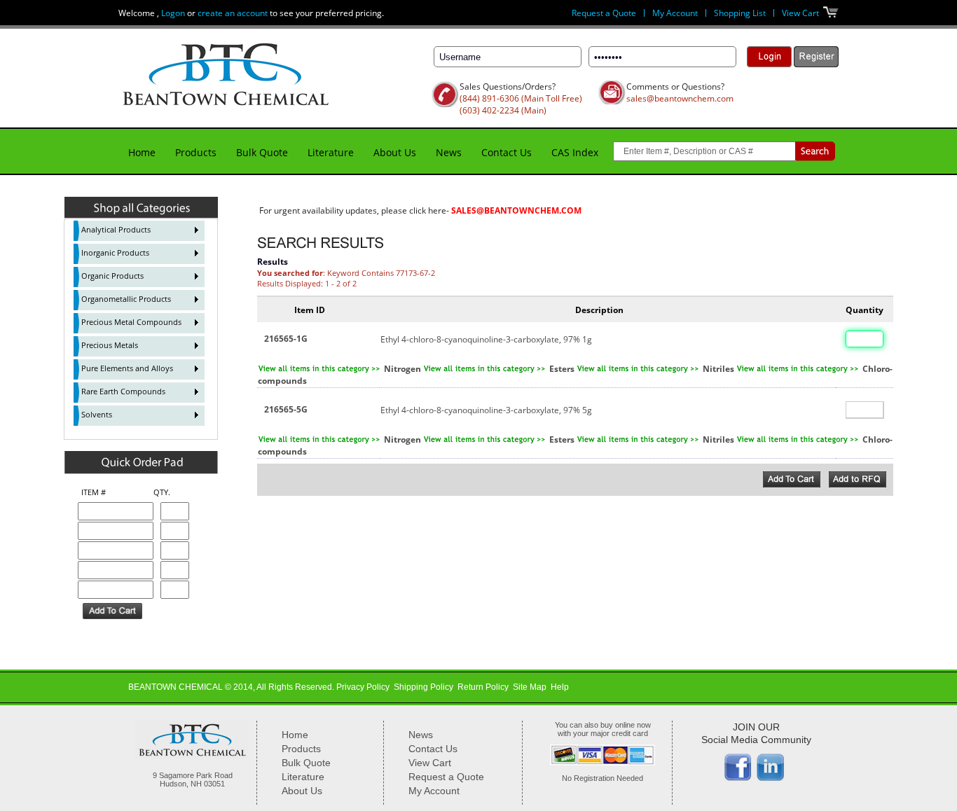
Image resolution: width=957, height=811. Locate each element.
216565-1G (286, 339)
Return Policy (483, 687)
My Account (675, 13)
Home (142, 152)
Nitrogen (402, 369)
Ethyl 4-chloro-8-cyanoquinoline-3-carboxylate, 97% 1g (486, 339)
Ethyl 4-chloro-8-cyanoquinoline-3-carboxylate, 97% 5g (486, 410)
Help (560, 687)
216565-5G (286, 409)
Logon (173, 13)
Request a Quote (604, 13)
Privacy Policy (363, 687)
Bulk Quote (262, 152)
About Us (394, 152)
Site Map (529, 687)
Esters (561, 369)
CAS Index (574, 152)
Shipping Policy (423, 687)
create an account (233, 13)
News (449, 152)
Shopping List (740, 13)
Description (599, 310)
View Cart (800, 13)
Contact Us (506, 152)
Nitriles (718, 369)
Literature (331, 152)
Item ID (309, 310)
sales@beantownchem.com (680, 98)
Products (195, 152)
